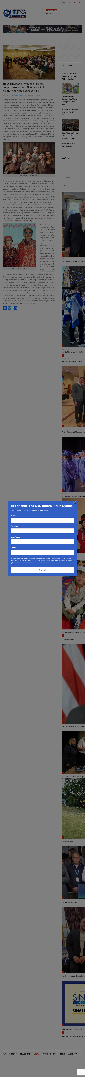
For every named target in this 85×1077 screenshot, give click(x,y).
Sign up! (42, 570)
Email (13, 515)
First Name (15, 526)
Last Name (15, 537)
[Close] (74, 502)
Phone (13, 548)
